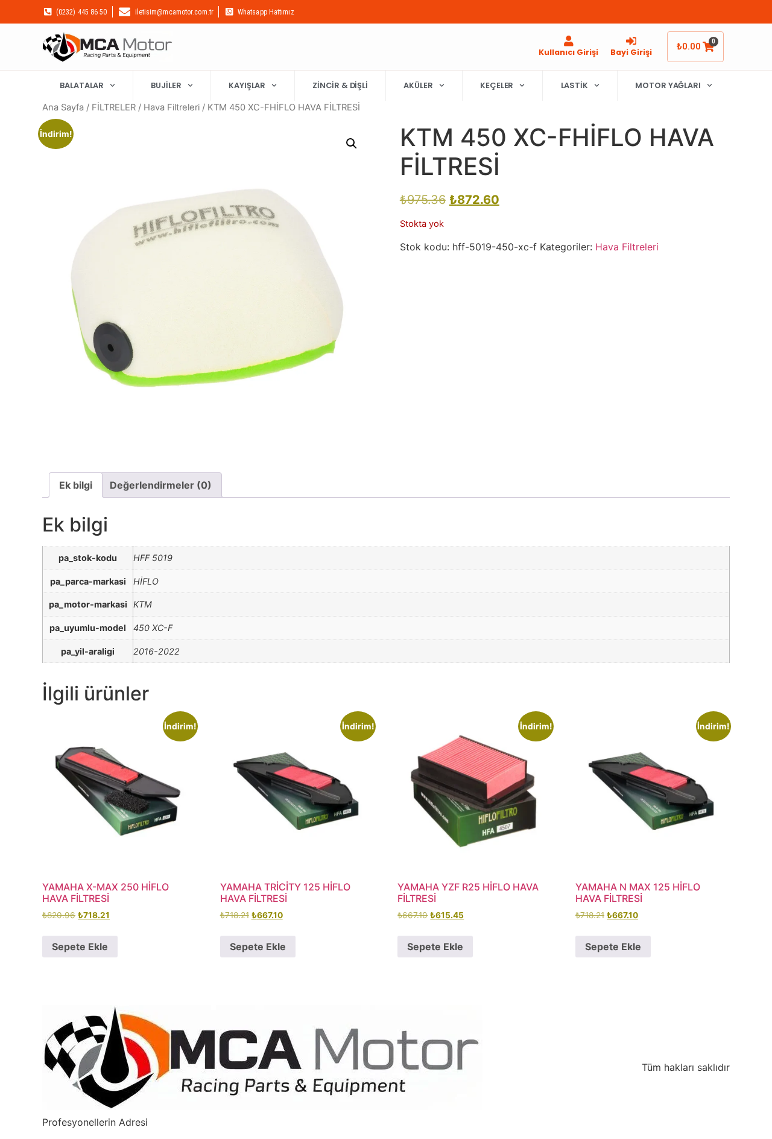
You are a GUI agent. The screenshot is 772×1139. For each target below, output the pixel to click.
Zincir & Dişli (340, 85)
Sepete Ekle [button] (80, 947)
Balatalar (82, 85)
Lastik (574, 85)
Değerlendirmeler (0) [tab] (161, 485)
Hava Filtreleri (172, 107)
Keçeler (496, 85)
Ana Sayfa (63, 107)
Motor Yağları (668, 85)
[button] (351, 143)
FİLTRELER (114, 107)
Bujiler (166, 85)
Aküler (417, 85)
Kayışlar (247, 85)
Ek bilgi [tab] (75, 485)
